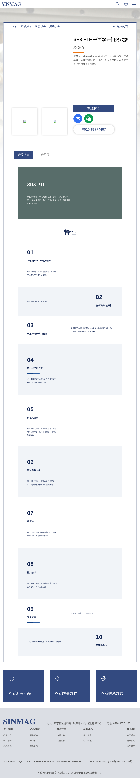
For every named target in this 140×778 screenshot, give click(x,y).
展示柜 (33, 740)
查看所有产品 (20, 693)
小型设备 (61, 735)
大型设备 (61, 740)
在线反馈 (131, 746)
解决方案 (61, 729)
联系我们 (132, 729)
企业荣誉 (7, 740)
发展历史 (7, 746)
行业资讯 (87, 740)
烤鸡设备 (54, 26)
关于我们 (8, 729)
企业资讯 (87, 735)
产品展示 (26, 26)
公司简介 (7, 735)
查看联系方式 (112, 693)
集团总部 (131, 735)
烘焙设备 (34, 735)
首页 (15, 26)
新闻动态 (88, 729)
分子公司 (131, 740)
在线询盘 (94, 108)
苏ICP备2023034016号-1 (120, 761)
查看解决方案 (66, 693)
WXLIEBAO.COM (96, 761)
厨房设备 (40, 26)
